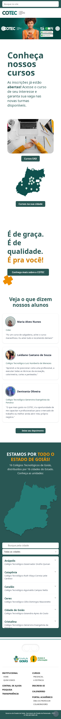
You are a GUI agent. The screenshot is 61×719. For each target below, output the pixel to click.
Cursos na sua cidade (30, 204)
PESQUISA (7, 689)
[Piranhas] (14, 507)
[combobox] (30, 552)
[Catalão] (41, 520)
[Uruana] (30, 502)
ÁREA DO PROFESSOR (41, 701)
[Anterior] (3, 28)
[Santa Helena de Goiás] (22, 518)
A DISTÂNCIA (38, 680)
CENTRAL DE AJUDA (12, 685)
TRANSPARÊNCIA (10, 693)
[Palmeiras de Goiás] (28, 510)
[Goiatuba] (31, 520)
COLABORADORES (40, 704)
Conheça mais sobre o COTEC (28, 272)
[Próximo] (57, 28)
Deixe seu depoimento (33, 430)
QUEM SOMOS (9, 680)
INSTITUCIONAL (10, 673)
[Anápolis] (35, 508)
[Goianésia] (34, 501)
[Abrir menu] (55, 13)
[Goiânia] (32, 510)
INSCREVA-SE (38, 685)
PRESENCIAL (38, 677)
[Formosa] (48, 502)
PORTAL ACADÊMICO (42, 697)
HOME (6, 677)
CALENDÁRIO (38, 691)
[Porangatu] (34, 485)
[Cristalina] (43, 510)
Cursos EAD (30, 158)
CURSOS (36, 673)
